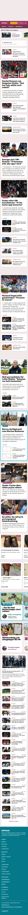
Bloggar (5, 635)
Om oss (3, 892)
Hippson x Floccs (7, 482)
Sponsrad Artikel (17, 127)
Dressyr (5, 425)
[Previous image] (2, 569)
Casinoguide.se (6, 881)
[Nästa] (26, 608)
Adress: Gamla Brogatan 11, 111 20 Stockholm (12, 906)
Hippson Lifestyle (6, 856)
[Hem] (4, 23)
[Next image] (20, 569)
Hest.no (3, 884)
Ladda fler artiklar (13, 821)
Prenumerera (14, 23)
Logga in (21, 23)
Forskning (4, 846)
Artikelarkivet (5, 848)
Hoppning (14, 447)
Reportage (4, 844)
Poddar (3, 859)
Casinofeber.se (5, 879)
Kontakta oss (5, 894)
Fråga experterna (7, 604)
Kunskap (4, 869)
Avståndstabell (5, 871)
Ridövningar (5, 866)
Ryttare (3, 861)
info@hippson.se (5, 904)
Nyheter (15, 49)
